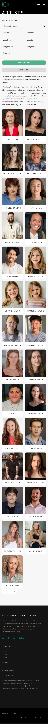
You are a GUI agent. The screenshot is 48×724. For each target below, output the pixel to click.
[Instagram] (5, 638)
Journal (5, 660)
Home (4, 652)
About (4, 654)
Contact (5, 662)
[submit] (44, 26)
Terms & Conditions (27, 718)
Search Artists (24, 62)
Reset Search (24, 70)
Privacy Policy (39, 718)
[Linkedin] (15, 638)
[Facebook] (10, 638)
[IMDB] (22, 638)
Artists (4, 657)
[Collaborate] (5, 4)
